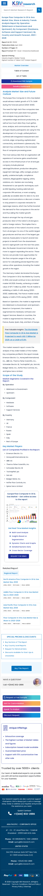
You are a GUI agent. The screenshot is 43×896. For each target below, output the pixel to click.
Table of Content (21, 71)
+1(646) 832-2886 (15, 685)
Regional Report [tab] (11, 573)
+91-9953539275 (18, 839)
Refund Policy (34, 884)
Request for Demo (19, 556)
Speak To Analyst (11, 709)
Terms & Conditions (20, 884)
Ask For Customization (14, 703)
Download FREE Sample (22, 81)
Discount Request (11, 715)
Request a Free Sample (16, 697)
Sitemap (27, 886)
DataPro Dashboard (21, 86)
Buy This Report (22, 668)
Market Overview (22, 65)
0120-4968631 (32, 839)
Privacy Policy (17, 886)
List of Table (21, 76)
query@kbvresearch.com (24, 842)
